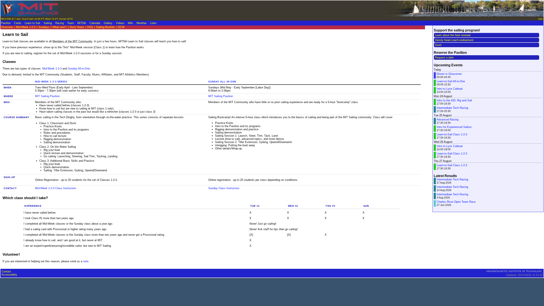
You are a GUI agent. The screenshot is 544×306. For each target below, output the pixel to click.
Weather (141, 23)
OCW (121, 27)
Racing (59, 23)
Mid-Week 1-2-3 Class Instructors (55, 188)
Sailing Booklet (105, 27)
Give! (438, 45)
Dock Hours (77, 27)
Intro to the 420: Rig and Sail (454, 100)
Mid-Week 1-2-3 (25, 27)
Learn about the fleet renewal (452, 35)
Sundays (43, 27)
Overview (7, 27)
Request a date (444, 57)
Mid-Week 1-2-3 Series (51, 81)
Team (70, 23)
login (540, 19)
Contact (6, 271)
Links (153, 23)
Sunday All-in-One (79, 68)
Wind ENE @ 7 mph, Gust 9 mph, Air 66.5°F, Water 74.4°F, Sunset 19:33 (37, 19)
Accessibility (9, 274)
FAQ (90, 27)
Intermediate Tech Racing (452, 107)
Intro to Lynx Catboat (450, 88)
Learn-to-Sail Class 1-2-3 (452, 134)
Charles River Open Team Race (456, 201)
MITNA (81, 23)
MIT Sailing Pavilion (47, 96)
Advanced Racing (447, 119)
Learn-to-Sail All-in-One (451, 81)
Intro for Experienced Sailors (454, 127)
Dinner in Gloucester (449, 73)
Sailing (48, 23)
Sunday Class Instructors (223, 188)
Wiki (130, 23)
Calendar (94, 23)
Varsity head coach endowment (454, 40)
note (85, 261)
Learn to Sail (32, 23)
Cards (17, 23)
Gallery (108, 23)
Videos (120, 23)
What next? (59, 27)
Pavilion (6, 23)
